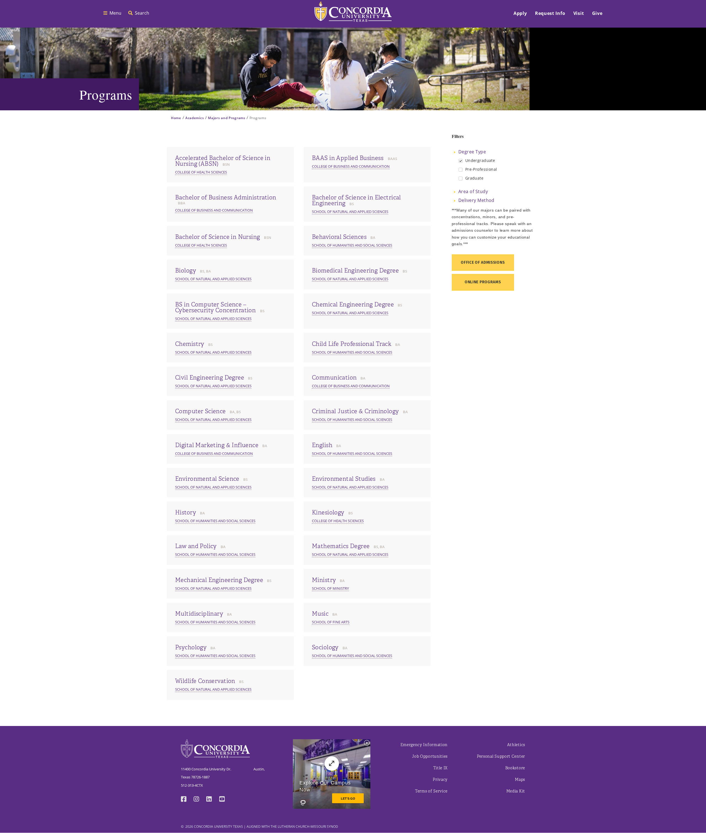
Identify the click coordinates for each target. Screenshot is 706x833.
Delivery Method (476, 200)
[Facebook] (187, 800)
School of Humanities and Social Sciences (352, 245)
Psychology (191, 647)
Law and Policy (196, 546)
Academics (194, 118)
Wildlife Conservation (205, 681)
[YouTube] (225, 800)
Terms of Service (431, 791)
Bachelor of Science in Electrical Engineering (356, 200)
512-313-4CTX (192, 785)
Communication (334, 377)
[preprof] (460, 170)
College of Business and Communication (351, 166)
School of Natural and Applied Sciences (350, 211)
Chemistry (189, 344)
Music (320, 613)
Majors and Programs (226, 118)
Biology (185, 270)
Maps (520, 779)
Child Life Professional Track (351, 344)
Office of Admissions (483, 262)
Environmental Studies (344, 478)
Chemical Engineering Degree (353, 304)
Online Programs (483, 282)
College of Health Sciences (201, 172)
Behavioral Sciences (339, 237)
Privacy (440, 779)
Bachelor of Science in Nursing (217, 237)
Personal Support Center (501, 756)
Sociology (325, 647)
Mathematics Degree (341, 546)
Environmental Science (207, 478)
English (322, 445)
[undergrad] (460, 161)
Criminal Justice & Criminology (355, 411)
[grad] (460, 178)
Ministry (324, 580)
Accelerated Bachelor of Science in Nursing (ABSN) (222, 160)
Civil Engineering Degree (209, 377)
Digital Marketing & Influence (216, 445)
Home (176, 118)
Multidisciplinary (199, 613)
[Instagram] (200, 800)
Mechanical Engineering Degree (219, 580)
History (185, 512)
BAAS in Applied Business (348, 158)
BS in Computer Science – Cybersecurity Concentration (216, 307)
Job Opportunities (430, 756)
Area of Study (473, 191)
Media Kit (515, 791)
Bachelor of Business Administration (225, 197)
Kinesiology (328, 512)
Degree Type (472, 152)
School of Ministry (330, 588)
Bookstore (515, 768)
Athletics (516, 745)
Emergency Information (424, 745)
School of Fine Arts (330, 622)
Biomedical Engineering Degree (355, 270)
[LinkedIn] (212, 800)
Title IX (440, 768)
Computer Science (200, 411)
